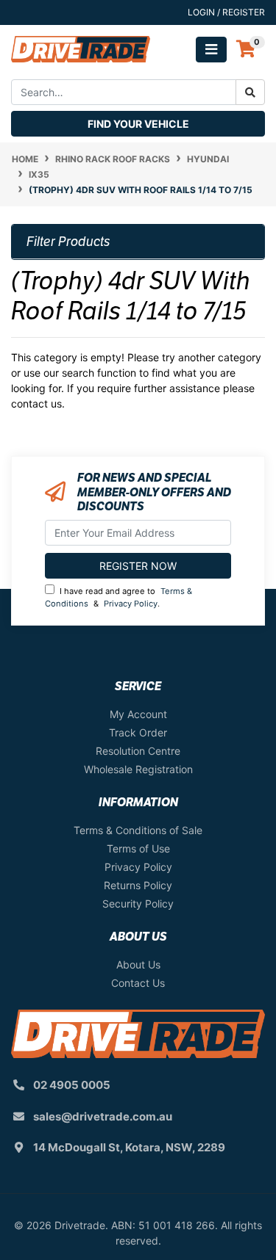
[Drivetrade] (80, 48)
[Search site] (250, 92)
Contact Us (138, 983)
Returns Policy (138, 885)
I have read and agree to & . (118, 597)
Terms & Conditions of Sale (138, 830)
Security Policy (138, 903)
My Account (138, 714)
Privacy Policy (131, 603)
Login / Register (226, 12)
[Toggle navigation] (211, 49)
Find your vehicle (138, 123)
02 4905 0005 (71, 1085)
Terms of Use (138, 848)
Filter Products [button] (68, 241)
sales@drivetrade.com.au (102, 1116)
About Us (138, 964)
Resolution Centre (138, 751)
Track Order (138, 732)
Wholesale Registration (138, 769)
